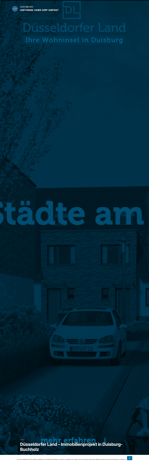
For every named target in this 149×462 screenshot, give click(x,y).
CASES (37, 10)
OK (129, 458)
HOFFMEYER (26, 7)
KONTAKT (54, 10)
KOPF (45, 10)
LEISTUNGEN (26, 10)
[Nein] (147, 458)
